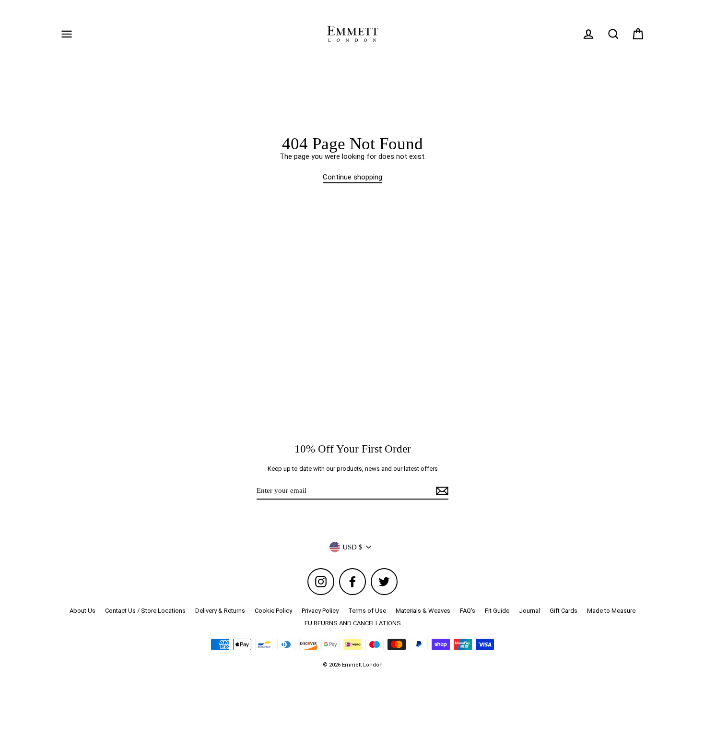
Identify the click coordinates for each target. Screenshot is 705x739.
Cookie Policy (273, 610)
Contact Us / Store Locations (145, 610)
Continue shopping (352, 177)
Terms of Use (367, 610)
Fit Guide (497, 610)
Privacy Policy (320, 610)
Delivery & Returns (220, 610)
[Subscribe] (440, 491)
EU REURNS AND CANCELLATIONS (353, 623)
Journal (529, 610)
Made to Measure (611, 610)
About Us (82, 610)
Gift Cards (563, 610)
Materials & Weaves (423, 610)
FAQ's (467, 610)
